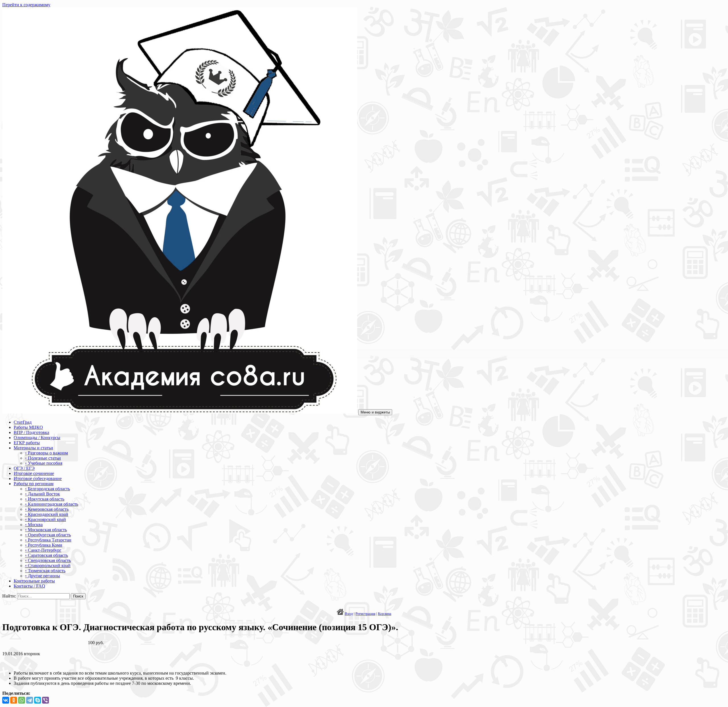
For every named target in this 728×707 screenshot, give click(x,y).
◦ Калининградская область (51, 504)
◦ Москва (34, 524)
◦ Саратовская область (46, 555)
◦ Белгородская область (47, 488)
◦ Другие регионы (42, 575)
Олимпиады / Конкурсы (37, 437)
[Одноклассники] (13, 700)
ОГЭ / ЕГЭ (24, 468)
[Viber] (45, 700)
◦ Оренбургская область (48, 534)
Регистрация (365, 613)
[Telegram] (29, 700)
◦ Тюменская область (45, 570)
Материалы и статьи (33, 447)
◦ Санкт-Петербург (43, 550)
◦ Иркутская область (44, 499)
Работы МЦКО (28, 427)
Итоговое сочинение (34, 473)
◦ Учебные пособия (43, 463)
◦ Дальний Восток (42, 493)
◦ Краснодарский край (46, 514)
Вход (349, 613)
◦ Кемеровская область (47, 509)
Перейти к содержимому (26, 4)
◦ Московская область (46, 529)
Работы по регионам (33, 483)
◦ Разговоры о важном (46, 452)
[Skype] (37, 700)
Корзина (384, 613)
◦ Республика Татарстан (48, 540)
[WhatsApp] (21, 700)
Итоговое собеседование (38, 478)
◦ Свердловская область (48, 560)
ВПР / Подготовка (31, 432)
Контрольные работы (34, 580)
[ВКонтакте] (5, 700)
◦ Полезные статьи (43, 458)
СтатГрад (23, 422)
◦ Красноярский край (45, 519)
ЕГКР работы (27, 442)
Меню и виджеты (375, 412)
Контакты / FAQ (29, 586)
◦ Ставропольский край (48, 565)
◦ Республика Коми (43, 545)
